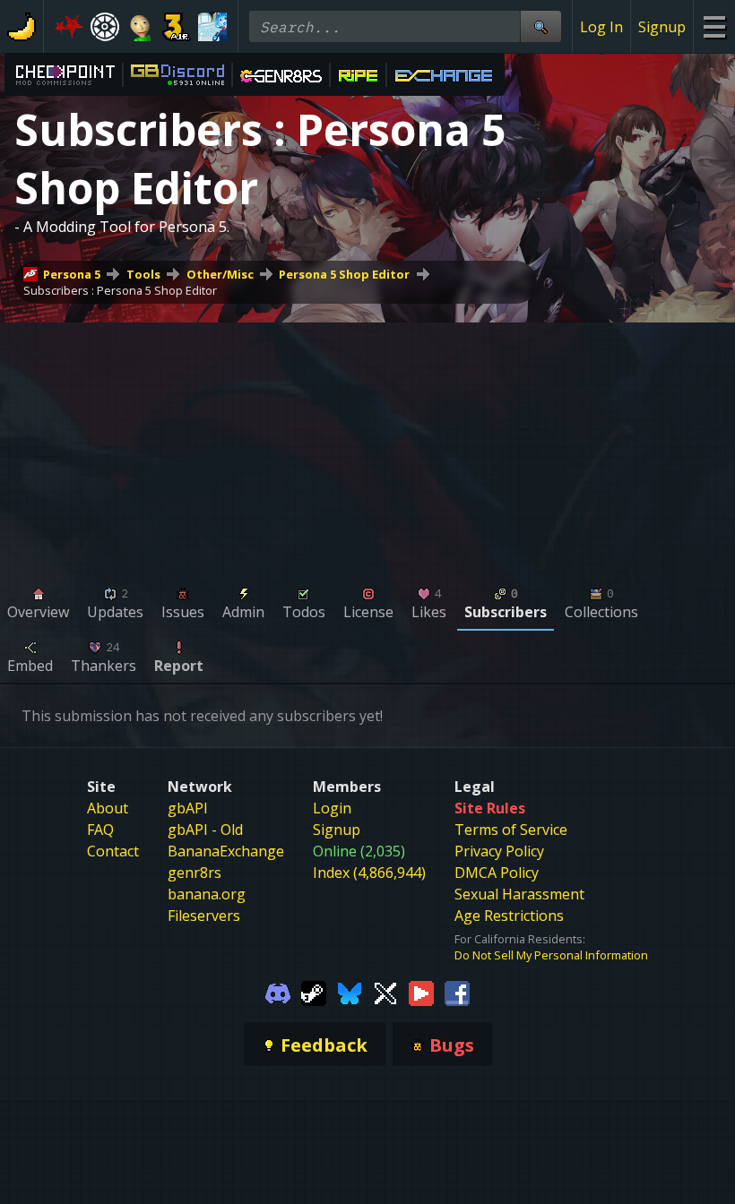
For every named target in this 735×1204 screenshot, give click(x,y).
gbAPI (188, 808)
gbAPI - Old (205, 829)
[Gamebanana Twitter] (385, 992)
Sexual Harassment (519, 894)
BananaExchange (226, 851)
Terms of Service (510, 829)
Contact (113, 851)
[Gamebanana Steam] (313, 992)
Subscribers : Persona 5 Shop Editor (120, 290)
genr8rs (194, 872)
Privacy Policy (499, 851)
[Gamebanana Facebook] (457, 992)
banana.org (207, 894)
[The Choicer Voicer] (212, 27)
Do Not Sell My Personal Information (551, 955)
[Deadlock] (105, 27)
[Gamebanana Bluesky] (349, 992)
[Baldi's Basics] (141, 27)
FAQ (100, 829)
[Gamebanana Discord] (278, 992)
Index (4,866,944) (369, 872)
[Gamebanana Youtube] (421, 992)
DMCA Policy (496, 872)
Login (332, 808)
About (107, 808)
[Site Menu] (714, 26)
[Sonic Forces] (69, 27)
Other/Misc (220, 274)
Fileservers (204, 915)
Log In (601, 27)
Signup (662, 27)
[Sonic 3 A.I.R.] (177, 27)
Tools (143, 274)
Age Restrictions (509, 915)
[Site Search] (540, 26)
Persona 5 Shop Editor (344, 274)
